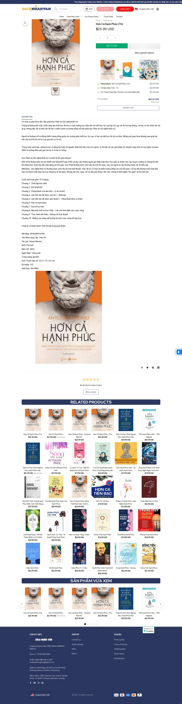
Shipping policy (120, 649)
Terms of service (120, 644)
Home (98, 21)
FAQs (74, 649)
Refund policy (119, 658)
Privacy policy (119, 640)
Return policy (119, 654)
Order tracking (77, 644)
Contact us (76, 640)
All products (108, 21)
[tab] (85, 619)
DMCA (74, 654)
